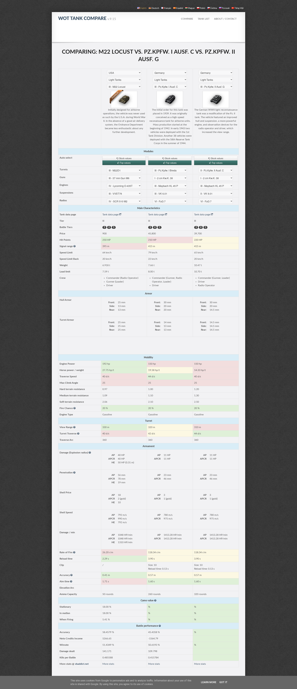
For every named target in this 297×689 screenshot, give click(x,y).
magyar (191, 8)
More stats (108, 664)
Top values (125, 162)
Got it (223, 682)
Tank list (203, 19)
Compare (187, 19)
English (143, 8)
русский (225, 8)
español (179, 8)
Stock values (124, 158)
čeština (213, 8)
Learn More (208, 682)
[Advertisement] (148, 33)
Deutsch (155, 8)
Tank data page (110, 214)
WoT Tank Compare (87, 18)
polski (202, 8)
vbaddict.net (82, 664)
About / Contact (225, 19)
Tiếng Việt (239, 8)
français (167, 8)
